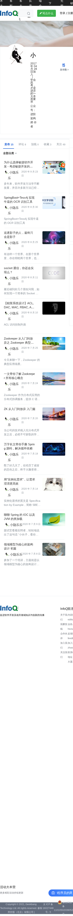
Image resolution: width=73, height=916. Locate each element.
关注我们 (63, 654)
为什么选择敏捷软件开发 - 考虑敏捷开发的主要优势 (18, 166)
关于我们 (63, 617)
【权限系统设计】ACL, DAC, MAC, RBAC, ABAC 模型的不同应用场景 (19, 307)
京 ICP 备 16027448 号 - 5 (48, 908)
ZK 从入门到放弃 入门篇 (19, 409)
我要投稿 (63, 626)
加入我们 (63, 645)
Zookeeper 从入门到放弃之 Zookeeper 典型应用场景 (19, 342)
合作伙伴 (63, 636)
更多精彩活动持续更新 (11, 892)
